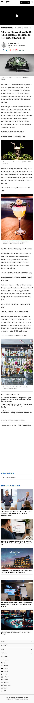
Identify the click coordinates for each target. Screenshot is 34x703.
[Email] (19, 50)
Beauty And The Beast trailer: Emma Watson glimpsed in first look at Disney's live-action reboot (16, 406)
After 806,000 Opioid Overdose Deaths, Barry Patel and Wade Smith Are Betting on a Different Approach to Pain (16, 513)
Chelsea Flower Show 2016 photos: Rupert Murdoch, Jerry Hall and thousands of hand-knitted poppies (16, 399)
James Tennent (14, 43)
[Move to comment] (23, 50)
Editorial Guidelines (24, 425)
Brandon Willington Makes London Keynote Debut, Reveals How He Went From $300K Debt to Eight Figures (16, 604)
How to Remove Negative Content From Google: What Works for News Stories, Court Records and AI (16, 542)
